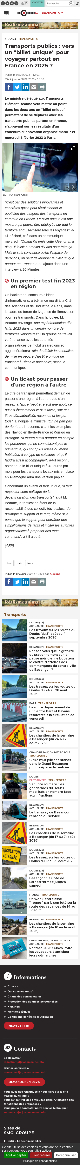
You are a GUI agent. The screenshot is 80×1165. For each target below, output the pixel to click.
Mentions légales (19, 1011)
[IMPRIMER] (42, 87)
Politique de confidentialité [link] (40, 1160)
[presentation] (64, 187)
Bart (32, 703)
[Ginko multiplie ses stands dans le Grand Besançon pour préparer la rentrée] (14, 757)
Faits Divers (37, 780)
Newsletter (19, 1025)
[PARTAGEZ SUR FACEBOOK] (9, 87)
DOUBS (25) (36, 622)
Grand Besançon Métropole (49, 752)
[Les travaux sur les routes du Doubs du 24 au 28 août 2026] (14, 684)
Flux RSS (14, 1006)
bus (9, 563)
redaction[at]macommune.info (24, 1061)
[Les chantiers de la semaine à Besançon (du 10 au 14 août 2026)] (14, 924)
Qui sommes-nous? (21, 991)
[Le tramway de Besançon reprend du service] (14, 810)
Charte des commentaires (25, 996)
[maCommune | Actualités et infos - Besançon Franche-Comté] (27, 13)
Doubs (34, 776)
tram (30, 563)
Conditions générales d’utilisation (30, 1016)
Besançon (36, 646)
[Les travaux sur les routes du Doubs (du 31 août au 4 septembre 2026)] (14, 627)
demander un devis (24, 1082)
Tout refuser (41, 1155)
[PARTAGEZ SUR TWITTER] (17, 87)
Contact (13, 986)
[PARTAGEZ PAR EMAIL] (34, 87)
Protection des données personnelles (33, 1001)
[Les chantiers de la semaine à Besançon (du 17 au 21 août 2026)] (14, 830)
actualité (36, 626)
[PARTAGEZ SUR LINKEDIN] (25, 87)
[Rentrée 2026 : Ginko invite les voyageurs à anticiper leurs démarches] (14, 945)
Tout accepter (16, 1155)
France (10, 38)
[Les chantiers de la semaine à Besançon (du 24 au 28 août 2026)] (14, 733)
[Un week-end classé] (14, 900)
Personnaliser (66, 1155)
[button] (71, 3)
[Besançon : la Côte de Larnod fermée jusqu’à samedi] (14, 875)
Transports (28, 38)
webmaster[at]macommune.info (25, 1112)
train (19, 563)
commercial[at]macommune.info (25, 1072)
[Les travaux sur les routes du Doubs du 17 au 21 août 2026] (14, 855)
